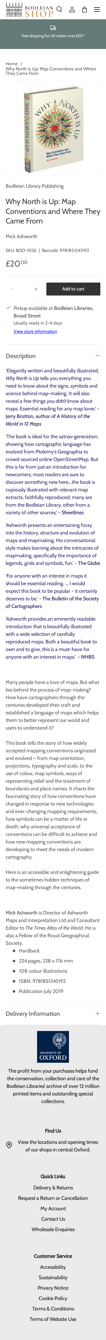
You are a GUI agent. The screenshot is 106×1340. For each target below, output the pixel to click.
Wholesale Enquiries (53, 1229)
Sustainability (53, 1277)
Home (12, 64)
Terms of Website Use (53, 1319)
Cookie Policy (53, 1298)
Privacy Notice (53, 1288)
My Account (53, 1208)
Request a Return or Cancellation (53, 1198)
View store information (35, 331)
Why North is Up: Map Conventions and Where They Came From (51, 71)
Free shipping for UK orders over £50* (53, 35)
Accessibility (53, 1267)
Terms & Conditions (53, 1309)
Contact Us (53, 1219)
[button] (84, 9)
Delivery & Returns (53, 1188)
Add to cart (73, 289)
